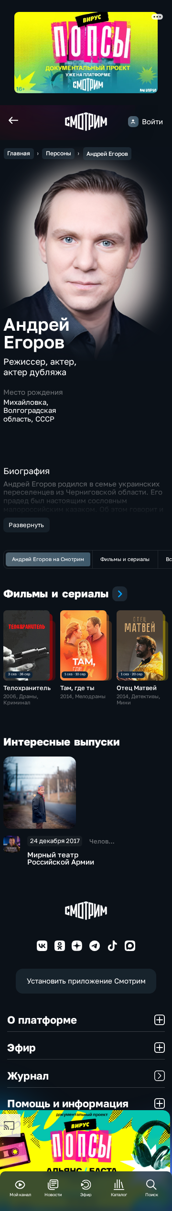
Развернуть (26, 525)
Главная (18, 153)
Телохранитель (27, 688)
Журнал (28, 1075)
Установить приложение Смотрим (86, 981)
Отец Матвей (137, 688)
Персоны (58, 153)
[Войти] (133, 121)
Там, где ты (77, 688)
